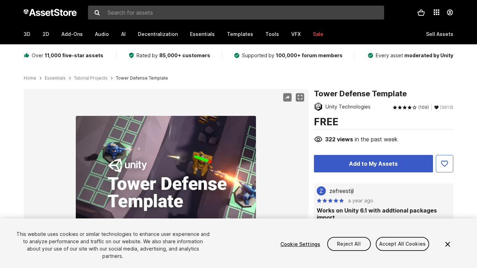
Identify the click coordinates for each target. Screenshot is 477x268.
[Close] (447, 244)
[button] (421, 12)
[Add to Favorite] (444, 163)
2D (46, 34)
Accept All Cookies (402, 244)
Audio (102, 34)
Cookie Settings (300, 244)
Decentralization (158, 34)
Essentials (202, 34)
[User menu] (449, 12)
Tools (272, 34)
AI (123, 34)
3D (27, 34)
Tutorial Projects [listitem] (91, 78)
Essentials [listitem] (55, 78)
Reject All (348, 244)
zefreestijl (341, 190)
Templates (240, 34)
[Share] (287, 97)
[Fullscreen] (300, 97)
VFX (296, 34)
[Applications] (436, 12)
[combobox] (236, 13)
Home (30, 78)
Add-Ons (72, 34)
